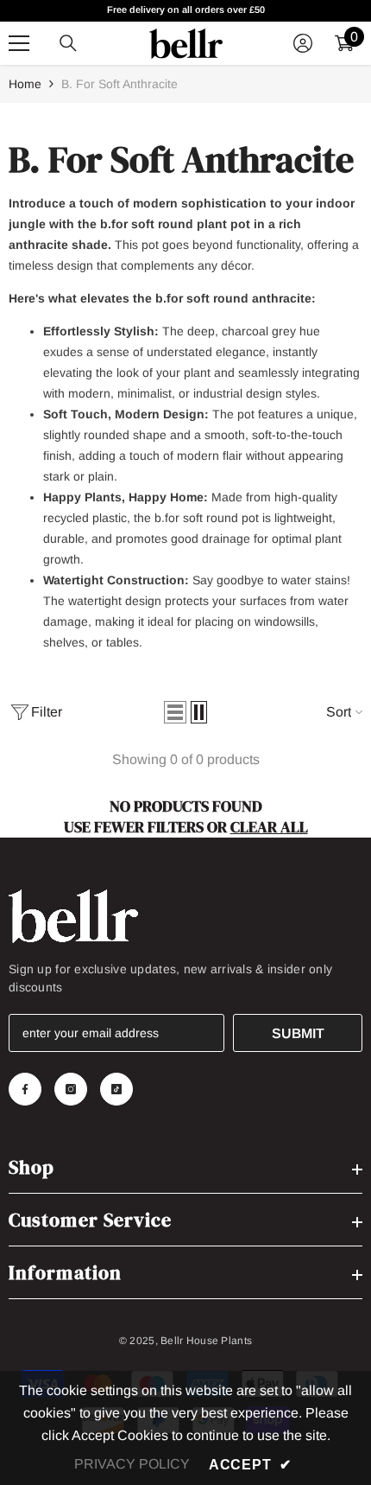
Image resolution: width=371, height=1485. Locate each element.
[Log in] (302, 43)
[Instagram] (70, 1089)
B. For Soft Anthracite (119, 84)
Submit (298, 1033)
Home (25, 84)
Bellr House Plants (206, 1341)
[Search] (68, 43)
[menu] (19, 43)
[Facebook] (25, 1089)
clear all (269, 827)
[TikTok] (116, 1089)
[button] (175, 712)
